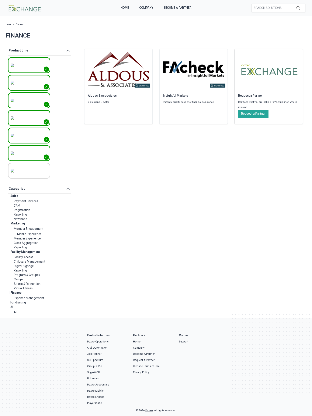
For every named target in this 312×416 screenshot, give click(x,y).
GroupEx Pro (94, 366)
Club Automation (97, 347)
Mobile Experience (29, 234)
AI (11, 307)
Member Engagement (28, 228)
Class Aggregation (26, 243)
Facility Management (25, 251)
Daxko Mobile (95, 390)
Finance (15, 292)
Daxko (149, 410)
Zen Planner (94, 353)
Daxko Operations (98, 341)
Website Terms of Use (146, 366)
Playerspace (94, 403)
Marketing (17, 223)
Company (146, 7)
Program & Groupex (27, 275)
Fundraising (18, 302)
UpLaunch (93, 378)
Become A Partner (177, 7)
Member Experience (27, 238)
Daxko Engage (95, 396)
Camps (18, 279)
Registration (22, 210)
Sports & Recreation (27, 283)
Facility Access (23, 257)
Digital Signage (24, 266)
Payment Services (26, 201)
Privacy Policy (141, 372)
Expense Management (29, 298)
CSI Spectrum (95, 360)
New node (20, 219)
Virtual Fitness (23, 288)
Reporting (20, 214)
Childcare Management (29, 261)
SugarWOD (93, 372)
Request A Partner (144, 360)
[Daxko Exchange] (24, 7)
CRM (17, 205)
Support (183, 341)
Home (125, 7)
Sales (14, 196)
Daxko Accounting (98, 384)
